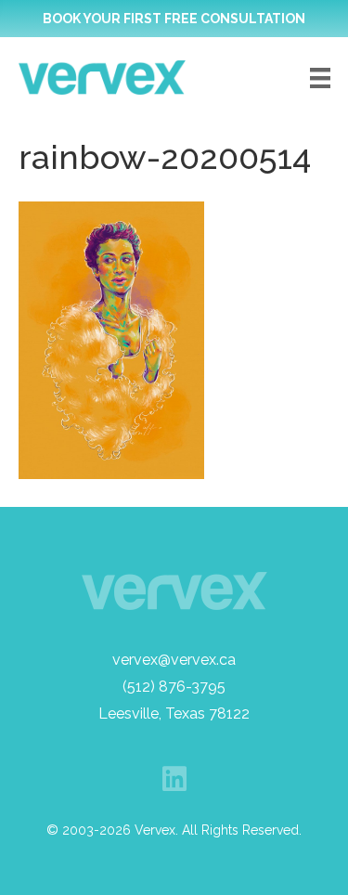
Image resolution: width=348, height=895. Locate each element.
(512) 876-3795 (174, 686)
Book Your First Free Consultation (174, 18)
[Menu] (320, 77)
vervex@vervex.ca (174, 659)
